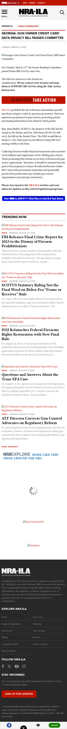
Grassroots (7, 630)
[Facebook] (9, 727)
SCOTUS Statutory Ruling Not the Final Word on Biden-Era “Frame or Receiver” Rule (32, 290)
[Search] (62, 12)
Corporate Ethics (10, 644)
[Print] (38, 727)
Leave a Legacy (40, 644)
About (5, 637)
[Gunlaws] (33, 545)
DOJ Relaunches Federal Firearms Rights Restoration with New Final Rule (30, 334)
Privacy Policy (9, 650)
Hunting (37, 623)
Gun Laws (38, 617)
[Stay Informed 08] (33, 521)
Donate (41, 3)
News (4, 233)
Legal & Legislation (28, 26)
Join (25, 3)
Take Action (39, 630)
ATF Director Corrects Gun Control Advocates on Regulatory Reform (32, 420)
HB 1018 (6, 110)
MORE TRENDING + (10, 447)
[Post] (24, 727)
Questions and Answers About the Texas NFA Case (30, 376)
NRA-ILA (34, 185)
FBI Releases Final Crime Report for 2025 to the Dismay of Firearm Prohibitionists (32, 241)
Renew (32, 3)
